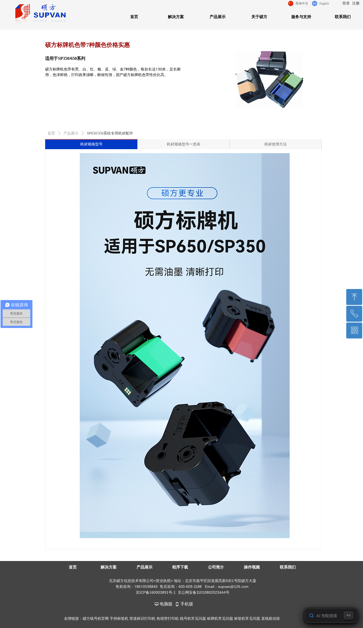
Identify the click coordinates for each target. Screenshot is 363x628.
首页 (51, 133)
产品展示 (71, 133)
